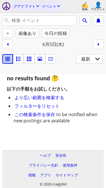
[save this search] (98, 21)
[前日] (7, 44)
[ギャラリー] (39, 59)
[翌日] (98, 44)
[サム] (18, 59)
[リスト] (7, 59)
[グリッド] (29, 59)
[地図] (50, 59)
